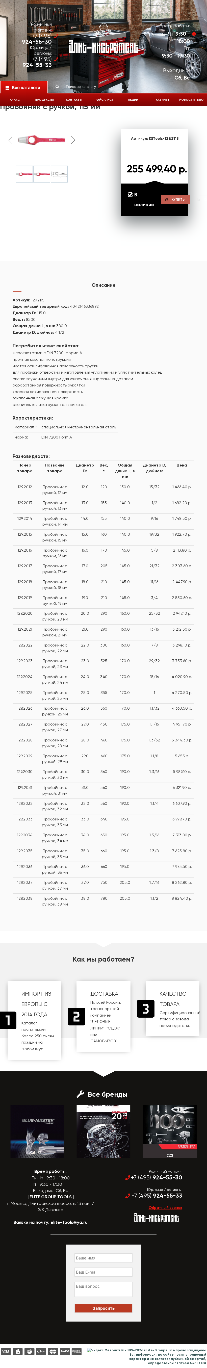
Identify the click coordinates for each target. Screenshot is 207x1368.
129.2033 (25, 819)
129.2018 (25, 581)
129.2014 (24, 518)
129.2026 (24, 708)
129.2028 (25, 740)
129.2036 (24, 866)
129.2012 (25, 486)
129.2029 (24, 756)
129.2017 (25, 565)
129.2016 (25, 550)
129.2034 (25, 835)
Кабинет (162, 99)
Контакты (74, 99)
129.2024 (25, 676)
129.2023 (25, 660)
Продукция (44, 99)
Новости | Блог (192, 99)
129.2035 (25, 850)
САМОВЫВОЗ (103, 1041)
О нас (15, 99)
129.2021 (25, 629)
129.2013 (25, 502)
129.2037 (25, 882)
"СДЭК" (113, 1028)
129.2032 (25, 803)
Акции (133, 99)
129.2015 (25, 534)
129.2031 (25, 787)
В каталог (32, 1154)
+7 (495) (37, 39)
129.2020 (25, 613)
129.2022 (25, 645)
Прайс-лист (103, 99)
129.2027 (25, 724)
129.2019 (25, 597)
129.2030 (25, 771)
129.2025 (25, 692)
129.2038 (25, 898)
